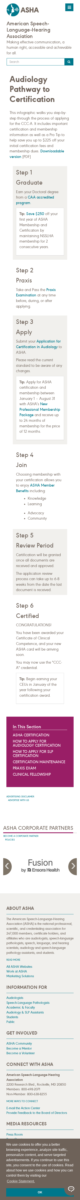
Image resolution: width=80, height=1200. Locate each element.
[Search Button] (69, 61)
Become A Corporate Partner (20, 836)
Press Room (14, 1134)
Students (12, 1017)
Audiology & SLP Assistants (25, 1012)
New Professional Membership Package (39, 409)
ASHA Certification (31, 735)
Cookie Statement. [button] (21, 1181)
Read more (13, 959)
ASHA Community (19, 1043)
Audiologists (14, 998)
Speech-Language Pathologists (27, 1003)
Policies (10, 839)
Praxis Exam (24, 768)
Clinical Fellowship (32, 774)
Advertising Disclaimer (20, 796)
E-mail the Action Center (23, 1108)
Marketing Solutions (20, 976)
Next (72, 866)
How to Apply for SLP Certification (33, 753)
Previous (7, 866)
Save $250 (35, 213)
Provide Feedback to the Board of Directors (36, 1113)
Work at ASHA (16, 971)
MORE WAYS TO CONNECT (22, 1101)
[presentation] (40, 865)
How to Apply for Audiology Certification (37, 743)
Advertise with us (18, 800)
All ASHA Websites (19, 967)
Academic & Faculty (20, 1007)
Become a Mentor (19, 1048)
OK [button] (40, 1192)
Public (10, 1022)
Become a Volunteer (20, 1053)
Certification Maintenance (39, 762)
